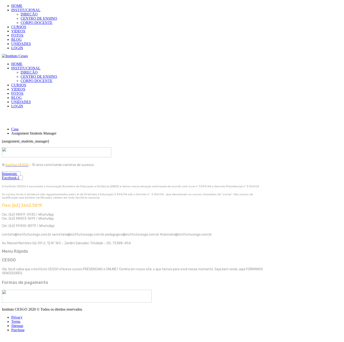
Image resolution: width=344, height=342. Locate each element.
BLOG (16, 39)
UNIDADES (21, 44)
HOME (16, 6)
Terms (15, 321)
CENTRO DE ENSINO (39, 18)
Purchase (18, 330)
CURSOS (18, 27)
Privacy (16, 317)
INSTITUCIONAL (25, 10)
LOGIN (17, 48)
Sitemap (17, 326)
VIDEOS (18, 31)
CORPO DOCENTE (36, 23)
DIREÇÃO (29, 14)
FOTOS (17, 35)
